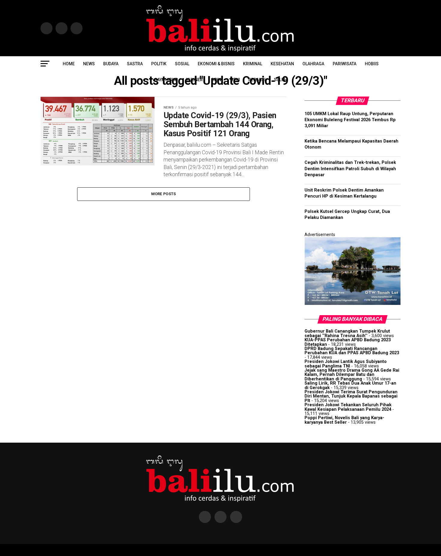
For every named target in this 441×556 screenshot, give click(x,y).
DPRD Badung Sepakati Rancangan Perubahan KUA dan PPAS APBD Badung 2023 (351, 350)
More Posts (163, 194)
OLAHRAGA (313, 63)
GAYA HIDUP (166, 79)
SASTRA (135, 63)
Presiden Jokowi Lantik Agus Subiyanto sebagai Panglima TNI (345, 363)
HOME (69, 63)
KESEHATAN (282, 63)
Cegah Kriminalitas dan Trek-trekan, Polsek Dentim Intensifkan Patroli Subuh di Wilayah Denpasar (350, 168)
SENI (235, 79)
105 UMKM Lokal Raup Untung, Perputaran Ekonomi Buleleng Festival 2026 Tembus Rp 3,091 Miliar (350, 119)
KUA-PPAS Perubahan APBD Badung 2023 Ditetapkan (347, 342)
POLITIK (158, 63)
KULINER (194, 79)
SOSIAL (182, 63)
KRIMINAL (252, 63)
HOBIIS (372, 63)
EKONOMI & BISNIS (216, 63)
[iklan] (352, 303)
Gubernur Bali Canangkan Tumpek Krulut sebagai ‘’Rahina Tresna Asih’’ (347, 333)
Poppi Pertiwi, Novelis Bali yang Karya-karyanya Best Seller (344, 420)
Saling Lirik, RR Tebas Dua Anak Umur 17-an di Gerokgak (350, 385)
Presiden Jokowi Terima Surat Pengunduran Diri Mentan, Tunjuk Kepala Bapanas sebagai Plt (351, 396)
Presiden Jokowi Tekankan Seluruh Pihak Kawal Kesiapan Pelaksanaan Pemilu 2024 (348, 407)
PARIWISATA (344, 63)
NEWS (89, 63)
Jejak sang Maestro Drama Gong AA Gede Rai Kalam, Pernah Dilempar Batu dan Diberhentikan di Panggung (351, 375)
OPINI (216, 79)
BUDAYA (110, 63)
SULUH (280, 79)
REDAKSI (257, 79)
